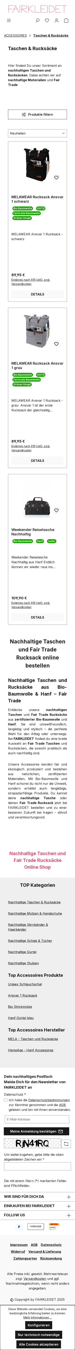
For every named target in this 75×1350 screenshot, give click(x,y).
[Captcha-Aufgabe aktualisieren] (66, 1144)
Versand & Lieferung (44, 1252)
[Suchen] (37, 20)
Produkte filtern (40, 114)
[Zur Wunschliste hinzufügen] (56, 178)
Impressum (19, 1245)
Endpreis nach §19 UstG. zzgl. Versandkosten (30, 282)
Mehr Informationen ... (37, 1317)
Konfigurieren (39, 1325)
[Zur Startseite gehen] (37, 9)
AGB (62, 1105)
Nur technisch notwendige (39, 1335)
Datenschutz (51, 1245)
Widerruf (18, 1252)
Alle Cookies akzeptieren (38, 1344)
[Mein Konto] (56, 20)
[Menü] (9, 20)
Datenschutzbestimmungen (49, 1100)
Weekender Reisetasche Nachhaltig (32, 532)
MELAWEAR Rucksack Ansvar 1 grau (37, 365)
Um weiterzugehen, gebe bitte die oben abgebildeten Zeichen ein (34, 1157)
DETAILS (37, 294)
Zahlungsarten (25, 1258)
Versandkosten (35, 1279)
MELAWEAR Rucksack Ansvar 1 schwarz (37, 199)
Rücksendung (51, 1258)
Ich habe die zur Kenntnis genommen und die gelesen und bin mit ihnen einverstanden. (40, 1105)
